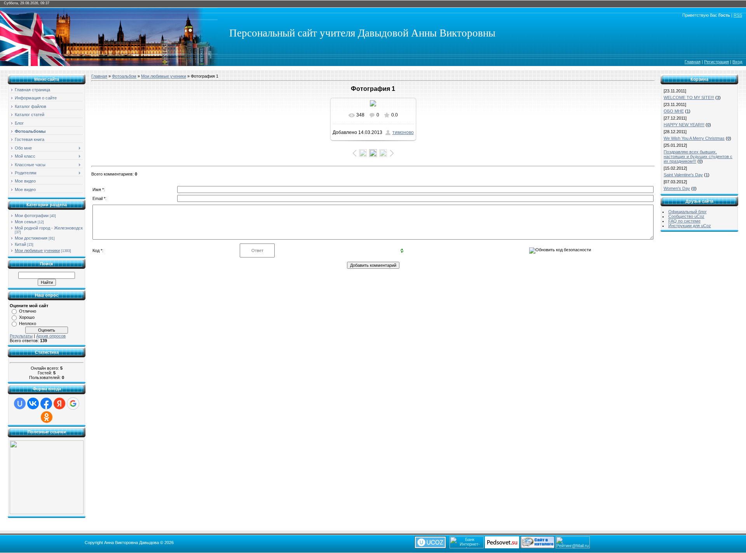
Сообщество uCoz (686, 216)
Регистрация (716, 61)
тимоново (403, 132)
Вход (737, 61)
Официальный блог (687, 211)
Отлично (27, 311)
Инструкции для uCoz (689, 225)
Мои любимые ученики (37, 250)
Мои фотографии (32, 215)
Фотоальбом (124, 76)
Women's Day (677, 188)
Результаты (21, 336)
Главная (693, 61)
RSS (738, 15)
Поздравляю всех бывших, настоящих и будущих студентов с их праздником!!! (698, 156)
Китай (20, 244)
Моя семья (26, 221)
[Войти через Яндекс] (59, 403)
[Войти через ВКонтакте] (33, 403)
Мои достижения (31, 238)
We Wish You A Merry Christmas (694, 138)
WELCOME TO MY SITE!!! (689, 97)
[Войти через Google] (73, 403)
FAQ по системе (684, 221)
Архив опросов (51, 336)
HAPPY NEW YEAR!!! (684, 124)
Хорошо (27, 317)
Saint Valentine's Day (683, 174)
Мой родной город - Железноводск (49, 228)
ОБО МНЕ (674, 111)
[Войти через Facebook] (46, 403)
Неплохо (27, 323)
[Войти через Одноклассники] (46, 417)
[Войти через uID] (20, 403)
